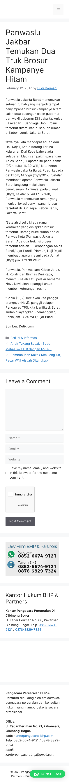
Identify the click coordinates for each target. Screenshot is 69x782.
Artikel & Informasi (24, 338)
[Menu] (58, 9)
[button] (47, 774)
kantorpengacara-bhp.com (33, 736)
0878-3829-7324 (28, 629)
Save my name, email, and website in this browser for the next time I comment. (35, 472)
